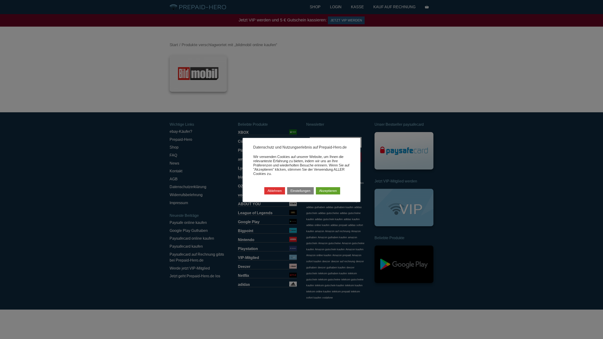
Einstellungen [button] (300, 191)
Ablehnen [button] (275, 191)
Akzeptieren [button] (328, 191)
